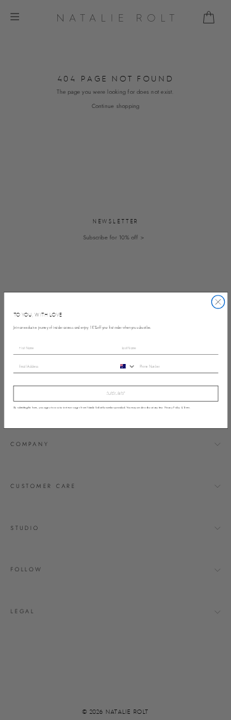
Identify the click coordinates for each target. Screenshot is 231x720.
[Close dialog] (217, 301)
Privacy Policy (172, 406)
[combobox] (126, 365)
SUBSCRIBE (115, 393)
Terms (187, 406)
